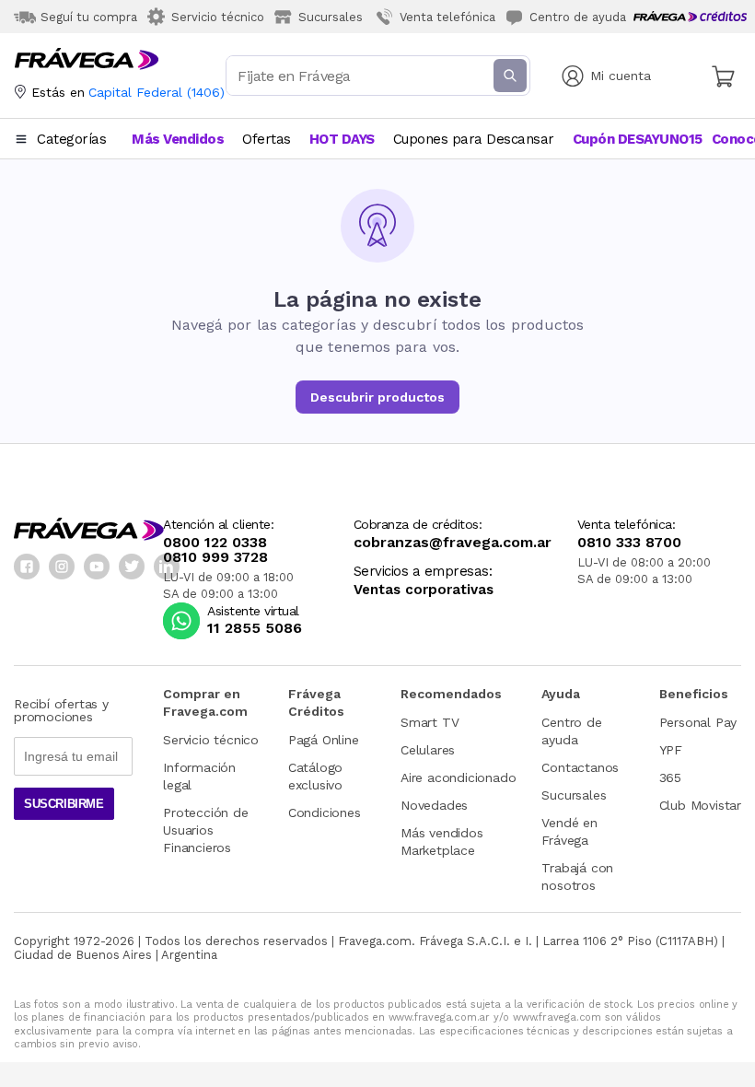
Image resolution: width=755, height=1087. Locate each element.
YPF (670, 749)
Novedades (434, 805)
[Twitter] (132, 566)
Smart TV (430, 722)
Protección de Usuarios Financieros (205, 830)
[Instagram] (62, 566)
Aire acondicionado (458, 777)
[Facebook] (27, 566)
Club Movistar (700, 805)
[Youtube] (97, 566)
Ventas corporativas (424, 590)
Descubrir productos (377, 397)
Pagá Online (323, 739)
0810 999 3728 (215, 557)
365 (670, 777)
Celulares (428, 749)
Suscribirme (64, 804)
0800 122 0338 (215, 542)
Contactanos (580, 767)
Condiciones (324, 812)
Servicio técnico (211, 739)
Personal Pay (698, 722)
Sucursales (573, 795)
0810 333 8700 (629, 542)
